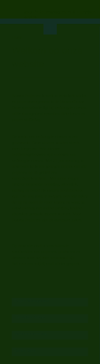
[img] (12, 9)
